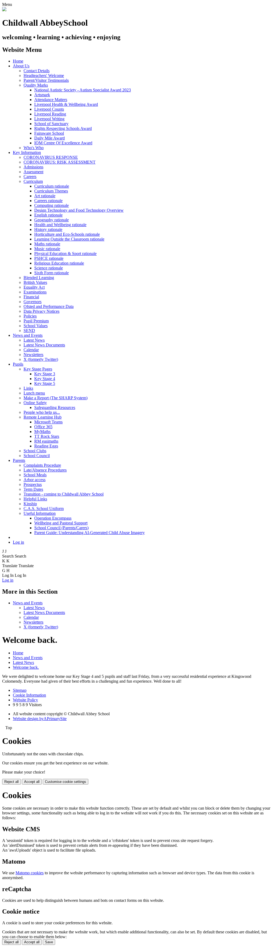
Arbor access (34, 479)
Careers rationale (48, 200)
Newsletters (33, 354)
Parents (19, 460)
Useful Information (40, 513)
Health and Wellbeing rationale (60, 224)
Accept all (32, 782)
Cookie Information (29, 695)
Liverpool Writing (49, 119)
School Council (37, 455)
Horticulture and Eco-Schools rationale (67, 234)
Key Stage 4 (44, 378)
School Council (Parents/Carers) (61, 527)
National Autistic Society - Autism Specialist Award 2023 (82, 90)
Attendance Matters (50, 99)
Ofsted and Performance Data (49, 306)
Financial (31, 297)
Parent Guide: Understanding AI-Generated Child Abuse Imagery (89, 532)
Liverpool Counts (49, 109)
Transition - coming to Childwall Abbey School (64, 494)
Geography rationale (51, 220)
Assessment (33, 171)
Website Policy (25, 700)
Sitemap (19, 690)
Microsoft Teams (48, 422)
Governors (32, 301)
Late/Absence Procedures (45, 470)
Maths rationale (47, 244)
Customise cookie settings (65, 782)
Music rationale (47, 248)
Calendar (31, 349)
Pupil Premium (36, 321)
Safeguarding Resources (54, 407)
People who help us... (42, 412)
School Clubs (35, 451)
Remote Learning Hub (43, 417)
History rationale (48, 229)
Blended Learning (39, 277)
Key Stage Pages (38, 369)
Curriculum (33, 181)
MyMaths (42, 431)
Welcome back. (26, 667)
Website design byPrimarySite (40, 718)
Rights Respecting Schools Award (63, 128)
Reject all (11, 782)
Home (18, 61)
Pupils (18, 364)
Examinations (35, 292)
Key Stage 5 (44, 383)
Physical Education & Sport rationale (65, 253)
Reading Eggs (46, 446)
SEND (29, 330)
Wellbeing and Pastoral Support (60, 523)
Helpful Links (35, 499)
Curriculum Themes (51, 191)
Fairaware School (49, 133)
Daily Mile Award (49, 138)
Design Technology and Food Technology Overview (79, 210)
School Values (36, 325)
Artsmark (42, 94)
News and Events (28, 335)
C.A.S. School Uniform (44, 508)
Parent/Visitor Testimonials (46, 80)
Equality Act (34, 287)
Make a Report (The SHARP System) (55, 398)
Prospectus (33, 484)
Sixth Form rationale (51, 272)
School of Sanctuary (51, 123)
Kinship (30, 503)
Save (49, 942)
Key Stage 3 (44, 374)
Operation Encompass (52, 518)
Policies (30, 316)
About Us (21, 66)
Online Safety (35, 402)
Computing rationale (51, 205)
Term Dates (33, 489)
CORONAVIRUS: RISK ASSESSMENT (60, 162)
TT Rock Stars (46, 436)
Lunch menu (34, 393)
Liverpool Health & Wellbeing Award (66, 104)
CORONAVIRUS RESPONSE (51, 157)
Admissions (33, 167)
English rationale (48, 215)
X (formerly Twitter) (41, 359)
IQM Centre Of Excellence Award (63, 143)
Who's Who (34, 147)
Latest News (34, 340)
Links (28, 388)
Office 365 (43, 426)
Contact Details (37, 70)
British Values (35, 282)
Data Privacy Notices (41, 311)
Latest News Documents (44, 345)
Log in (18, 542)
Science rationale (48, 268)
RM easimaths (46, 441)
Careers (30, 176)
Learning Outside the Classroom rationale (69, 239)
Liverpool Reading (50, 114)
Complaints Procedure (42, 465)
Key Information (27, 152)
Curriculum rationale (51, 186)
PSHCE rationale (48, 258)
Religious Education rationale (59, 263)
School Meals (35, 475)
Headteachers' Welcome (44, 75)
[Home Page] (4, 9)
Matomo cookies (30, 873)
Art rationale (44, 196)
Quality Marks (36, 85)
